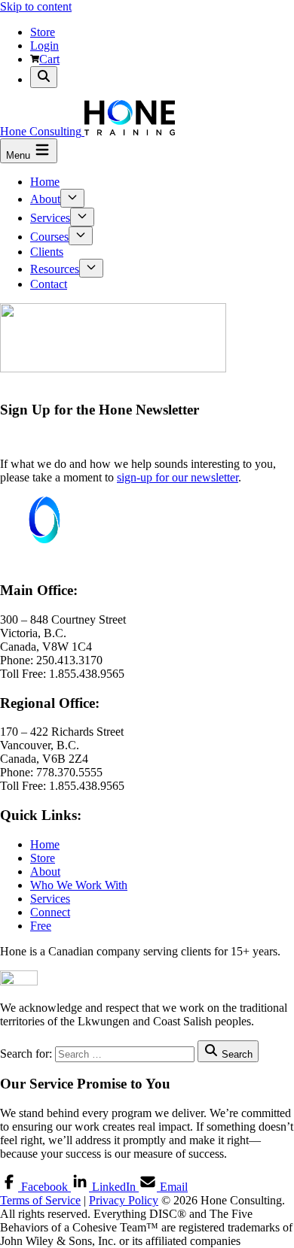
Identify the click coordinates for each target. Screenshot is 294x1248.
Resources (54, 269)
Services (50, 217)
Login (44, 45)
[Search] (43, 77)
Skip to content (36, 6)
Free (40, 925)
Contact (48, 284)
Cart (49, 59)
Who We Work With (78, 885)
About (45, 199)
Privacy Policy (123, 1200)
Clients (46, 251)
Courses (49, 236)
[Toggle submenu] (72, 198)
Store (42, 32)
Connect (50, 912)
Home (45, 181)
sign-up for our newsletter (177, 477)
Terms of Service (40, 1200)
